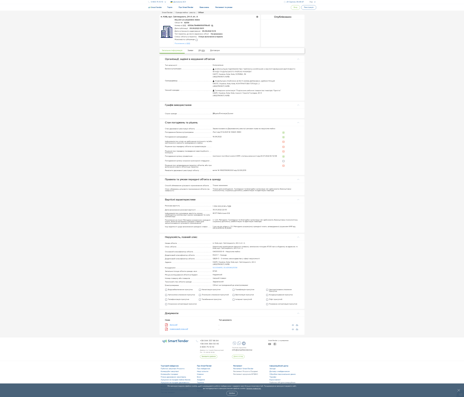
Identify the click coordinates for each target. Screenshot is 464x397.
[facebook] (274, 344)
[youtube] (269, 344)
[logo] (175, 341)
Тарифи (272, 377)
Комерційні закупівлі (170, 371)
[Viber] (234, 344)
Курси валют (275, 380)
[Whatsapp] (238, 344)
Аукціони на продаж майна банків (175, 380)
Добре (232, 393)
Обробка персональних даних (282, 374)
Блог (199, 377)
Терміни (200, 382)
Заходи (272, 368)
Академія (201, 380)
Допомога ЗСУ (179, 2)
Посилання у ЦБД (182, 43)
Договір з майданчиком (279, 371)
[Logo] (155, 7)
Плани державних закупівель (173, 377)
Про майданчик (203, 368)
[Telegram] (243, 344)
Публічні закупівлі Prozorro (173, 368)
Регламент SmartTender (243, 368)
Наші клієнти (202, 371)
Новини (200, 374)
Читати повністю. (253, 388)
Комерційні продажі (169, 374)
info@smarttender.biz (242, 350)
